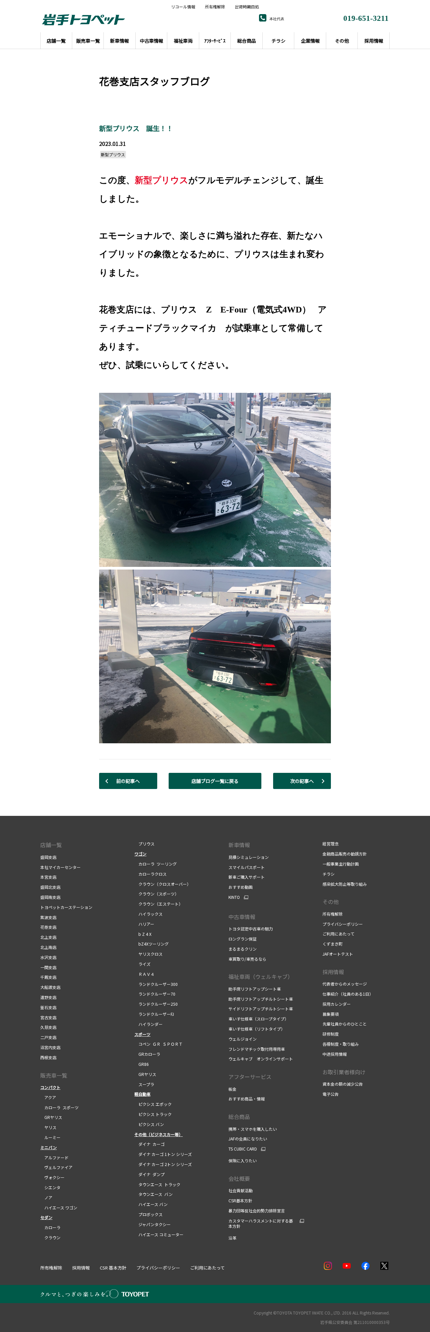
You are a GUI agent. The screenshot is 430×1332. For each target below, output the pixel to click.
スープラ (144, 1084)
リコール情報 (183, 7)
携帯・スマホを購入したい (252, 1129)
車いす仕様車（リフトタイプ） (256, 1029)
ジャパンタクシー (152, 1224)
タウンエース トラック (157, 1184)
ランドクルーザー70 (154, 994)
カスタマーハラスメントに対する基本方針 (260, 1223)
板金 (232, 1089)
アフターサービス (249, 1077)
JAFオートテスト (337, 954)
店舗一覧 (51, 845)
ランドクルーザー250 (156, 1004)
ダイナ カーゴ (149, 1144)
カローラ (50, 1227)
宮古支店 (48, 1017)
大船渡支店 (50, 987)
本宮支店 (48, 877)
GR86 (141, 1064)
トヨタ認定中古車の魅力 (250, 928)
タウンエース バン (153, 1194)
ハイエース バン (151, 1204)
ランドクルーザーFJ (154, 1014)
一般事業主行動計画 (340, 864)
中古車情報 (241, 917)
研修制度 (330, 1034)
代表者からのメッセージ (344, 984)
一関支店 (48, 967)
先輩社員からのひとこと (344, 1024)
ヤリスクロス (148, 954)
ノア (46, 1197)
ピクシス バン (149, 1124)
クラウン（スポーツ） (156, 894)
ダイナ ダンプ (149, 1174)
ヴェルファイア (56, 1167)
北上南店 (48, 947)
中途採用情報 (334, 1054)
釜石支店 (48, 1007)
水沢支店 (48, 957)
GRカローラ (147, 1054)
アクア (48, 1097)
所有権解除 (215, 7)
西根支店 (48, 1057)
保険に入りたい (242, 1160)
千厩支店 (48, 977)
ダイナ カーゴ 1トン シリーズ (163, 1154)
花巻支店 (48, 927)
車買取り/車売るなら (247, 959)
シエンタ (50, 1187)
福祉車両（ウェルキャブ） (260, 976)
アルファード (54, 1157)
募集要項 (330, 1014)
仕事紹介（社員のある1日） (347, 994)
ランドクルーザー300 (156, 984)
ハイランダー (148, 1024)
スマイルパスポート (246, 867)
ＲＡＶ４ (144, 974)
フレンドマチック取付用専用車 (256, 1049)
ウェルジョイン (242, 1039)
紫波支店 (48, 917)
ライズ (142, 964)
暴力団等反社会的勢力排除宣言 (256, 1210)
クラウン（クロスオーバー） (162, 884)
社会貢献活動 (240, 1190)
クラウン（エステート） (158, 904)
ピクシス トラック (153, 1114)
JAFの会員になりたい (247, 1138)
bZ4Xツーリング (151, 944)
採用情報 (333, 972)
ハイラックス (148, 914)
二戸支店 (48, 1037)
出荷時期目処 (247, 7)
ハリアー (144, 924)
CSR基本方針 (240, 1200)
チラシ (328, 874)
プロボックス (148, 1214)
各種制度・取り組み (340, 1044)
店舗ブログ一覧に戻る (215, 781)
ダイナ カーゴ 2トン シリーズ (163, 1164)
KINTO (234, 897)
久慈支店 (48, 1027)
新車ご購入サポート (246, 877)
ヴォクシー (52, 1177)
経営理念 (330, 843)
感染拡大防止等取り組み (344, 884)
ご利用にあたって (338, 933)
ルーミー (50, 1137)
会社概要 (239, 1178)
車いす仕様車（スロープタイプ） (258, 1019)
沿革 (232, 1238)
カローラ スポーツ (59, 1107)
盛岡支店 (48, 857)
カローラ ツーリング (155, 864)
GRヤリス (51, 1117)
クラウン (50, 1237)
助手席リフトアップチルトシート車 (260, 999)
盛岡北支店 (50, 887)
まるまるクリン (242, 949)
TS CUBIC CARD (242, 1149)
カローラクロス (150, 874)
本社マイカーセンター (60, 867)
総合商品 (239, 1117)
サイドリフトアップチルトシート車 (260, 1008)
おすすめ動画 (240, 887)
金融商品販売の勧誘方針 (344, 854)
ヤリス (48, 1127)
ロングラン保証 (242, 939)
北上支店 (48, 937)
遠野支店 (48, 997)
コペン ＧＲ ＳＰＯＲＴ (158, 1044)
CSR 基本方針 (113, 1267)
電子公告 (330, 1094)
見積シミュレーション (248, 857)
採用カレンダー (336, 1004)
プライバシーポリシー (342, 924)
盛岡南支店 (50, 897)
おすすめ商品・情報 (246, 1098)
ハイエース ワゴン (58, 1207)
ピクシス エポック (153, 1104)
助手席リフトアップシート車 (254, 989)
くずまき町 (332, 944)
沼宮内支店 (50, 1047)
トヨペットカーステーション (66, 907)
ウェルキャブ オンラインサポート (260, 1059)
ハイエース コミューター (158, 1234)
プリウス (144, 843)
